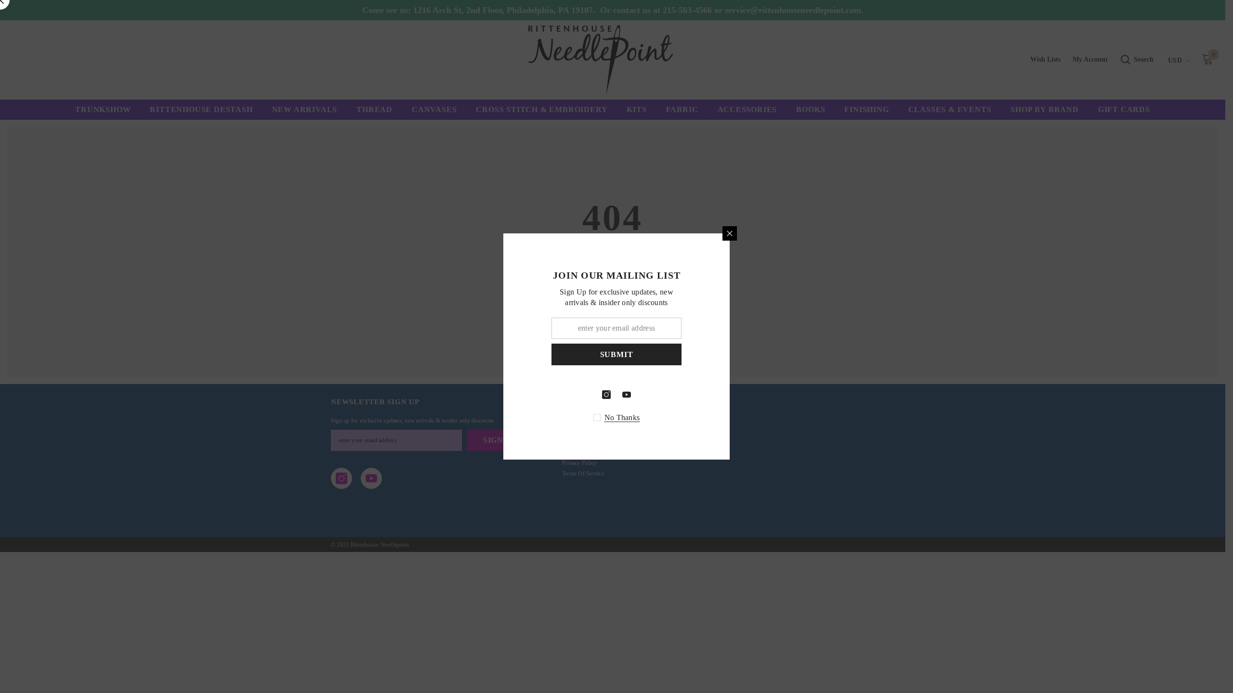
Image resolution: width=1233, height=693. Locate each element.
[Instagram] (719, 395)
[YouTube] (740, 395)
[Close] (843, 233)
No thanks (735, 417)
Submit (730, 354)
